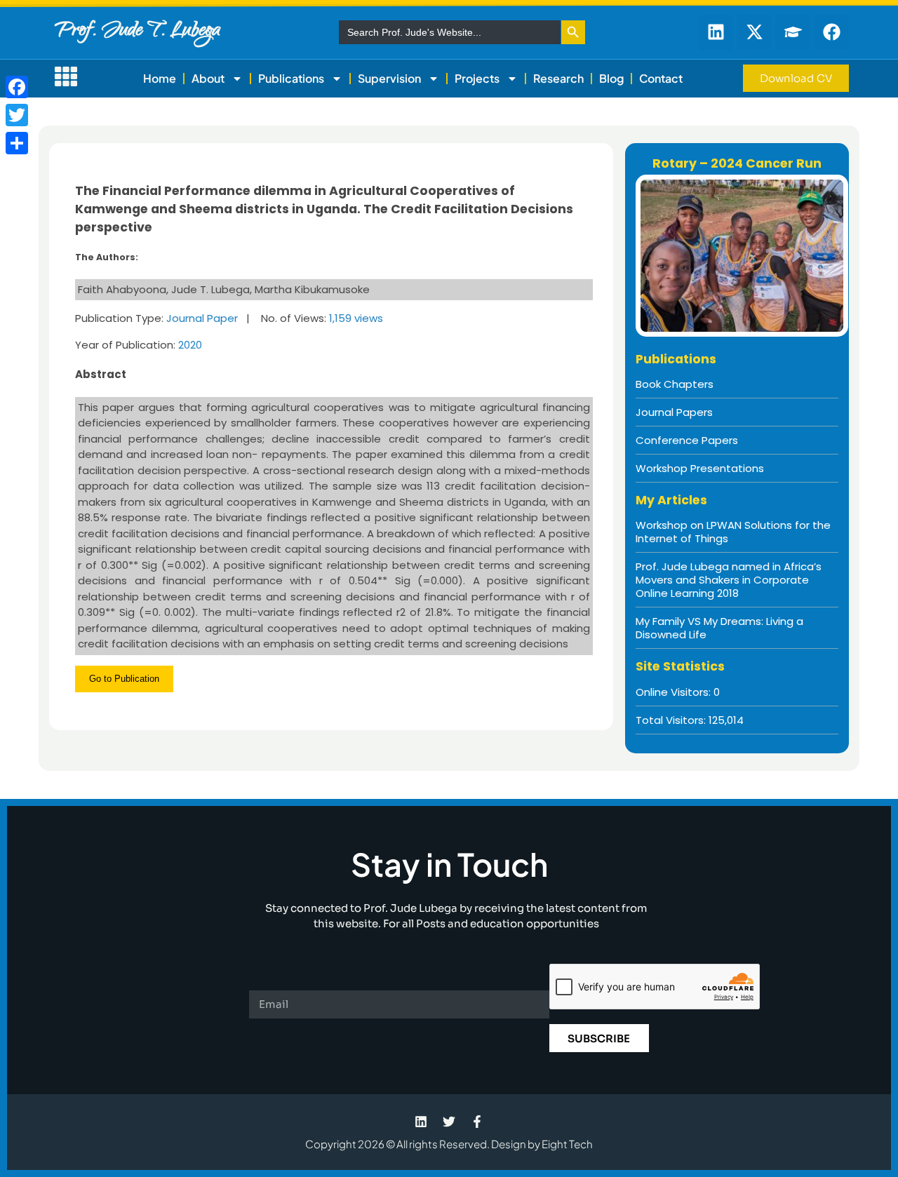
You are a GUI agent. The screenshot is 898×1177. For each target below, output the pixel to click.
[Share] (17, 143)
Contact (661, 78)
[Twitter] (17, 115)
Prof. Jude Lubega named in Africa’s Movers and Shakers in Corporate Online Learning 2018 (729, 580)
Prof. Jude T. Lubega (137, 32)
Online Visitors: (674, 692)
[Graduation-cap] (792, 32)
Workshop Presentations (700, 468)
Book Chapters (674, 384)
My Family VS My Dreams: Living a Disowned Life (719, 627)
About (208, 78)
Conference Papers (687, 440)
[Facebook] (17, 87)
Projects (477, 78)
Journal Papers (674, 412)
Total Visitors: (672, 720)
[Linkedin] (715, 32)
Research (558, 78)
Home (159, 78)
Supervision (389, 78)
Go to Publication (124, 678)
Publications (291, 78)
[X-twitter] (754, 32)
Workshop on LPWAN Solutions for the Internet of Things (733, 531)
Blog (611, 78)
